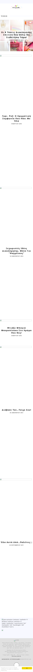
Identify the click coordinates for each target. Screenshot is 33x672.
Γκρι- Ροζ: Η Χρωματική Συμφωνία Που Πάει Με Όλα (16, 118)
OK (27, 668)
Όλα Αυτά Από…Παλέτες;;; (16, 542)
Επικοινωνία (16, 656)
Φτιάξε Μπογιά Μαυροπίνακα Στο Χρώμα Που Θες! (16, 330)
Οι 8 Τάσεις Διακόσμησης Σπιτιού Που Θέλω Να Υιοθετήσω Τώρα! (16, 34)
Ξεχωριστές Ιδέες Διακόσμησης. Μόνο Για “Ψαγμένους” (16, 251)
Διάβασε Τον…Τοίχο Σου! (16, 409)
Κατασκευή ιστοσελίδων (11, 659)
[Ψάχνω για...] (31, 1)
